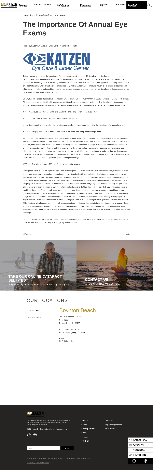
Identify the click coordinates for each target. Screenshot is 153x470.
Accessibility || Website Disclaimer (38, 463)
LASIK (83, 433)
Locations (119, 4)
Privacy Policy (109, 429)
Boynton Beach (77, 310)
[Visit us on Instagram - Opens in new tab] (146, 461)
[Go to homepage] (9, 5)
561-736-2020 (88, 458)
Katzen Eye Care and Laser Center (45, 46)
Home (25, 15)
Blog (31, 15)
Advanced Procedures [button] (63, 5)
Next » (127, 234)
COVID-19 (85, 441)
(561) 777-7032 (78, 333)
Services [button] (48, 4)
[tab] (39, 310)
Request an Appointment (113, 425)
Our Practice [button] (22, 5)
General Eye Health (69, 46)
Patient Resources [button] (85, 5)
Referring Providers (133, 5)
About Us (84, 420)
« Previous (27, 234)
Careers (84, 425)
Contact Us (104, 5)
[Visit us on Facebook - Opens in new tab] (134, 461)
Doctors (38, 4)
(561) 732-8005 (72, 330)
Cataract (84, 437)
